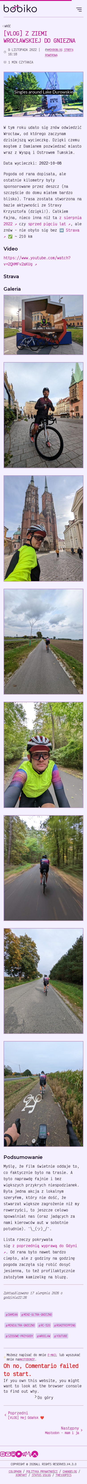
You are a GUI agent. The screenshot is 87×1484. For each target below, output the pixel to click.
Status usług (41, 1475)
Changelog (70, 1471)
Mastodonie (27, 1359)
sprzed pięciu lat (49, 223)
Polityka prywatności (42, 1471)
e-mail (52, 1355)
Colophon (15, 1471)
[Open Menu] (79, 9)
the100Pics (63, 1475)
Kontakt (21, 1475)
